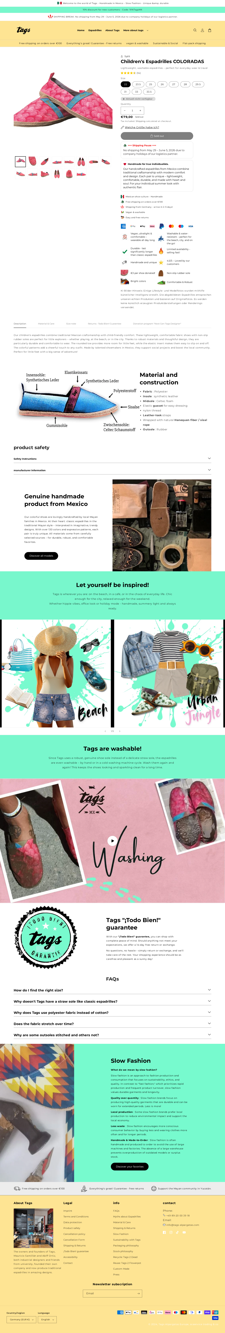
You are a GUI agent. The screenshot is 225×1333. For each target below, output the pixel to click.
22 (125, 84)
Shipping (140, 121)
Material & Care (46, 323)
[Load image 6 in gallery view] (81, 161)
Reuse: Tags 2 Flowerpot (127, 1263)
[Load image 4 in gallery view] (57, 161)
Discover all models (41, 555)
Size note (71, 323)
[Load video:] (112, 841)
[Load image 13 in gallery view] (69, 174)
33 (136, 91)
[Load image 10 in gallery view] (32, 174)
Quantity (126, 104)
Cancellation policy (74, 1234)
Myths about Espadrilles (127, 1216)
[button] (135, 30)
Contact (68, 1263)
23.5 (138, 84)
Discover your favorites (129, 1166)
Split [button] (127, 56)
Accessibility (70, 1257)
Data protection (72, 1222)
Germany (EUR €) (20, 1319)
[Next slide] (119, 731)
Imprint (67, 1210)
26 (162, 84)
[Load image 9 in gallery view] (20, 174)
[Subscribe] (138, 1293)
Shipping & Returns (74, 1245)
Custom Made (121, 1268)
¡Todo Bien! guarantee (76, 1251)
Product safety (71, 1228)
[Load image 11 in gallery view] (45, 174)
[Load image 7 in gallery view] (93, 161)
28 (185, 84)
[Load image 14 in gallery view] (81, 174)
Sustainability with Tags (127, 1239)
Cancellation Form (74, 1239)
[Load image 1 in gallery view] (20, 161)
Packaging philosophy (126, 1245)
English (45, 1319)
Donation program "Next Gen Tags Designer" (157, 323)
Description (20, 323)
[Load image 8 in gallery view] (105, 161)
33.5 (149, 91)
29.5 (198, 84)
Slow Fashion (120, 1234)
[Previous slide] (105, 731)
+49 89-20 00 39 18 (178, 1215)
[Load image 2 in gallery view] (32, 161)
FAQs (116, 1210)
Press (116, 1274)
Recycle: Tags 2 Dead (125, 1257)
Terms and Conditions (76, 1216)
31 (125, 91)
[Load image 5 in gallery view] (69, 161)
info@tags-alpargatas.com (182, 1224)
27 (173, 84)
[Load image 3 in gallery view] (45, 161)
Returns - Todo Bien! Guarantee (104, 323)
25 (150, 84)
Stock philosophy (123, 1251)
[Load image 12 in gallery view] (57, 174)
